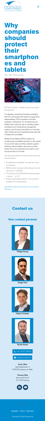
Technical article (18, 75)
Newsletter (14, 411)
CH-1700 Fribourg (22, 380)
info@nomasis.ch (24, 357)
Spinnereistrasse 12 (22, 367)
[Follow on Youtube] (25, 387)
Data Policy (30, 411)
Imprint (22, 411)
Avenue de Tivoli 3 (22, 378)
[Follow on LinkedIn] (19, 387)
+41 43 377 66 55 (23, 351)
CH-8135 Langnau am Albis (22, 369)
